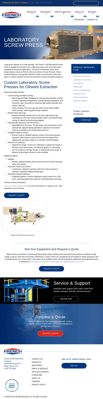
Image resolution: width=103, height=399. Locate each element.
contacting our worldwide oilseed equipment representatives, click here (56, 262)
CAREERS (36, 381)
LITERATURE (37, 375)
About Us (79, 12)
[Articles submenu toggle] (97, 16)
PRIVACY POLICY (39, 385)
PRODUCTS (36, 362)
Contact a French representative (16, 186)
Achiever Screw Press (81, 76)
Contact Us (92, 20)
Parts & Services (63, 12)
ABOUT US (36, 378)
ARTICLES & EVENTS (40, 372)
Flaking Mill (77, 87)
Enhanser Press (79, 94)
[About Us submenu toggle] (85, 16)
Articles (92, 12)
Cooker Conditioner (80, 97)
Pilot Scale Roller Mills (81, 90)
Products (31, 12)
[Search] (97, 3)
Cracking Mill (78, 83)
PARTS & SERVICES (40, 369)
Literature (79, 20)
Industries (45, 12)
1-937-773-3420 (46, 3)
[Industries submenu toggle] (51, 16)
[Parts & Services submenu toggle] (72, 16)
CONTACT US (37, 359)
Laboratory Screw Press (82, 80)
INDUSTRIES (37, 365)
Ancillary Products (80, 101)
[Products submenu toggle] (37, 16)
